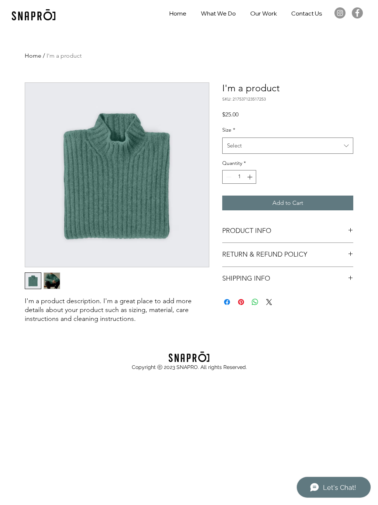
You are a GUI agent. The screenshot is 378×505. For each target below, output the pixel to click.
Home (33, 55)
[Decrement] (228, 176)
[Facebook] (357, 12)
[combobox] (287, 146)
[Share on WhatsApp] (255, 302)
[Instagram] (340, 12)
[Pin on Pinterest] (241, 302)
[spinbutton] (239, 176)
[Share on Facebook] (227, 302)
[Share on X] (269, 302)
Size (228, 129)
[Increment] (250, 176)
